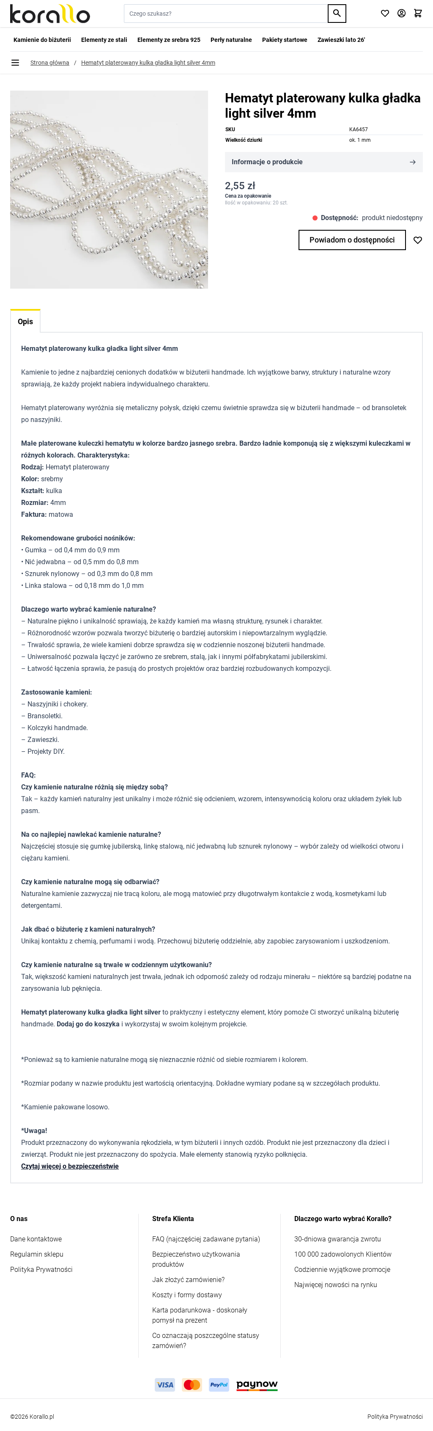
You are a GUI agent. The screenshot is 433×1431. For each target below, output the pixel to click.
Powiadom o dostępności (352, 239)
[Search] (337, 13)
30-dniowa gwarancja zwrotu (337, 1239)
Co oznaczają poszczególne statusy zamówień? (205, 1341)
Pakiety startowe (284, 39)
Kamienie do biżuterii (42, 39)
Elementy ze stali (104, 39)
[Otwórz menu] (15, 63)
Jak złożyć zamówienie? (188, 1280)
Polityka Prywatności (41, 1270)
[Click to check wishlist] (385, 13)
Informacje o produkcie (267, 162)
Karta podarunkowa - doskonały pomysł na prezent (199, 1315)
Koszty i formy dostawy (187, 1295)
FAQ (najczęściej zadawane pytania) (206, 1239)
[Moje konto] (401, 13)
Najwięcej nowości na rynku (335, 1285)
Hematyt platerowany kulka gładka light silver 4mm (148, 62)
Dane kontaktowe (36, 1239)
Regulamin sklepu (36, 1254)
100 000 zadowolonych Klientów (343, 1254)
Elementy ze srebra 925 (168, 39)
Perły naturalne (231, 39)
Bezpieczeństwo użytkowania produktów (196, 1259)
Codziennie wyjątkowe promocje (342, 1270)
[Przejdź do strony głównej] (50, 13)
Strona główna (49, 62)
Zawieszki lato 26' (341, 39)
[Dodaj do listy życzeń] (418, 240)
